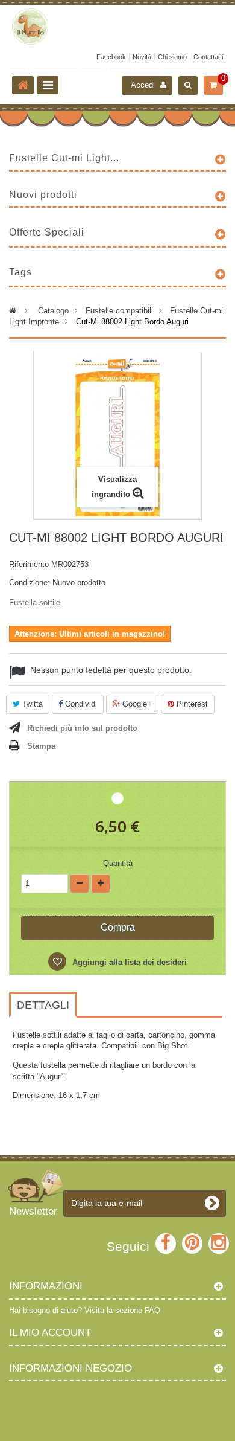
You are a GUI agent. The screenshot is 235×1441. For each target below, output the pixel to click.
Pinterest (191, 703)
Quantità (118, 863)
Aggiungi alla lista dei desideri (128, 962)
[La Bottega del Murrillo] (117, 26)
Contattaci (208, 56)
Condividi (80, 703)
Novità (142, 56)
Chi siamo (172, 56)
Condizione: (29, 582)
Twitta (31, 703)
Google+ (136, 703)
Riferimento (29, 564)
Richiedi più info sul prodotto (82, 728)
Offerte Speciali (46, 232)
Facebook (111, 56)
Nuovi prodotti (43, 195)
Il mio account (50, 1332)
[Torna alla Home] (23, 85)
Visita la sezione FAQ (122, 1310)
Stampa (41, 746)
